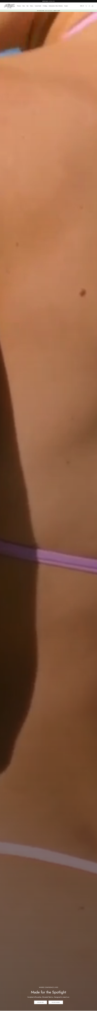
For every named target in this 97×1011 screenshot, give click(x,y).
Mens (24, 6)
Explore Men (40, 1002)
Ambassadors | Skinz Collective (56, 6)
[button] (82, 6)
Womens (19, 6)
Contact (66, 6)
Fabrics (31, 6)
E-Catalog (45, 6)
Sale (27, 6)
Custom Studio (38, 6)
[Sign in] (89, 6)
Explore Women (56, 1002)
